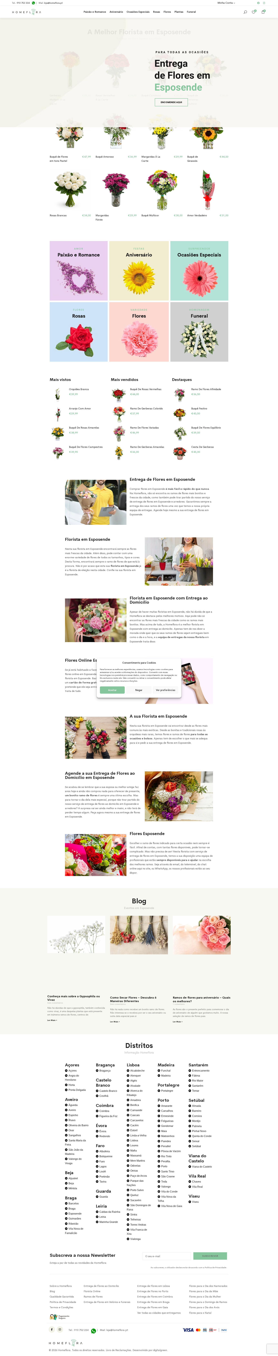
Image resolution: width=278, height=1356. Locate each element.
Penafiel (166, 1146)
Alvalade (135, 1085)
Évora (102, 1131)
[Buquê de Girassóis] (207, 131)
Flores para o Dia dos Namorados (208, 1286)
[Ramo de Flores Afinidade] (180, 395)
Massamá (135, 1155)
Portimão (104, 1176)
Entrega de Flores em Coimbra (155, 1296)
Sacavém (135, 1200)
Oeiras (134, 1170)
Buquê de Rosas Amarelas (84, 427)
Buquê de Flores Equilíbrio (206, 427)
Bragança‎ (105, 1070)
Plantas (178, 12)
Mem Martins (137, 1160)
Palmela (197, 1126)
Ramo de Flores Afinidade (206, 389)
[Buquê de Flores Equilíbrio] (180, 434)
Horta (72, 1085)
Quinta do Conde (202, 1136)
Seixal (195, 1141)
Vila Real (197, 1186)
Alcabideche (137, 1070)
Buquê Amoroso (105, 156)
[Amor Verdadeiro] (207, 189)
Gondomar (167, 1126)
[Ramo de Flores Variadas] (119, 434)
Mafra (133, 1150)
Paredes (166, 1141)
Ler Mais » (52, 1020)
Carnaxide (136, 1110)
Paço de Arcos (138, 1175)
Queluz (134, 1195)
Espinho (73, 1115)
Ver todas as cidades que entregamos (159, 1313)
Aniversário (116, 12)
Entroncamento (200, 1070)
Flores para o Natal (200, 1313)
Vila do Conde (169, 1191)
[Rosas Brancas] (70, 189)
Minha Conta (225, 3)
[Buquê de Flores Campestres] (58, 453)
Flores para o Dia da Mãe (203, 1291)
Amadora (135, 1100)
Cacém (134, 1125)
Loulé (102, 1171)
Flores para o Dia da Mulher (205, 1296)
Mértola (73, 1188)
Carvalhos (167, 1110)
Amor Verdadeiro (197, 215)
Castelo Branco (108, 1091)
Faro (102, 1161)
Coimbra (104, 1111)
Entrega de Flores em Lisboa (153, 1286)
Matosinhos (167, 1136)
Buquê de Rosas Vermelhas (145, 389)
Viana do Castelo (202, 1166)
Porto (164, 1166)
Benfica (134, 1105)
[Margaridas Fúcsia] (116, 189)
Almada (196, 1106)
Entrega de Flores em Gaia (152, 1307)
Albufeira (104, 1151)
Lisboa (134, 1140)
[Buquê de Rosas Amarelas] (58, 434)
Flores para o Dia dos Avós (204, 1307)
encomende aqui (171, 102)
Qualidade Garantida (62, 1296)
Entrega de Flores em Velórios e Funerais (107, 1302)
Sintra (133, 1214)
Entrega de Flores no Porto (152, 1291)
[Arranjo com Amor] (58, 414)
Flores (167, 12)
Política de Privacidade (63, 1302)
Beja (71, 1183)
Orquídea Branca (79, 389)
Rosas (156, 12)
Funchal (166, 1070)
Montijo (196, 1121)
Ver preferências (165, 689)
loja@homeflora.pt (53, 2)
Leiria (102, 1216)
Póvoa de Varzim (171, 1151)
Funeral (191, 12)
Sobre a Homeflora (61, 1286)
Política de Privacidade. (216, 1267)
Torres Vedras (138, 1224)
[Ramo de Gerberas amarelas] (119, 453)
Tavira (102, 1181)
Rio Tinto (166, 1156)
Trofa (164, 1181)
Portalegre (167, 1090)
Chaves (196, 1181)
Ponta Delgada (77, 1090)
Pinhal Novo (199, 1131)
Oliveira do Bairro (78, 1125)
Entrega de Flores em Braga (153, 1302)
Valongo (166, 1186)
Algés (133, 1080)
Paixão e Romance (94, 12)
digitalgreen (160, 1350)
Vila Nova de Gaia (171, 1206)
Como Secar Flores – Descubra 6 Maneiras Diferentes (133, 999)
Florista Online (92, 1291)
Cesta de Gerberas (202, 447)
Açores (73, 1070)
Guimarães (75, 1218)
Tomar (195, 1090)
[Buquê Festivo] (180, 414)
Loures (134, 1145)
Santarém (197, 1085)
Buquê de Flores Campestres (86, 447)
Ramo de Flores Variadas (144, 427)
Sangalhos (75, 1135)
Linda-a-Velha (138, 1135)
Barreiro (196, 1110)
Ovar (71, 1130)
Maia (164, 1131)
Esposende (75, 1213)
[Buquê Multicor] (161, 189)
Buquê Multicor (150, 215)
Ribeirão (73, 1223)
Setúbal (196, 1146)
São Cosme (168, 1176)
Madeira (166, 1075)
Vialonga (135, 1239)
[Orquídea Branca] (58, 395)
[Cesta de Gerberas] (180, 453)
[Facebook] (258, 2)
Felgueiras (167, 1121)
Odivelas (135, 1165)
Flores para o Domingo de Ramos (208, 1302)
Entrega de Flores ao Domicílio (101, 1286)
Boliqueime (105, 1156)
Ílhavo (72, 1120)
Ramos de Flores (93, 1296)
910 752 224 (23, 2)
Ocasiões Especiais (138, 12)
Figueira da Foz (108, 1116)
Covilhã (103, 1096)
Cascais (135, 1115)
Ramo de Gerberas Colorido (146, 408)
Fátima (196, 1075)
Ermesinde (167, 1116)
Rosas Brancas (58, 215)
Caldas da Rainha (109, 1211)
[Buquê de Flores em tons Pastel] (70, 131)
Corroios (197, 1116)
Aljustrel (73, 1178)
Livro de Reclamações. (119, 1350)
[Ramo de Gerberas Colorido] (119, 414)
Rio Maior (197, 1080)
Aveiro (72, 1110)
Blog (52, 1291)
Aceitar (112, 689)
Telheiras (135, 1219)
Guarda (103, 1196)
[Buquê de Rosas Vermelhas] (119, 395)
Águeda (73, 1105)
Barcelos (74, 1203)
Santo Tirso (167, 1171)
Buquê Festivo (199, 408)
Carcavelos (136, 1120)
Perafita (165, 1161)
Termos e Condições (61, 1307)
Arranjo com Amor (80, 408)
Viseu (195, 1202)
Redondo (104, 1136)
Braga (72, 1208)
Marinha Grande (108, 1222)
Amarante (166, 1106)
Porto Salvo (137, 1190)
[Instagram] (264, 2)
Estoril (134, 1130)
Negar (138, 689)
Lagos (103, 1166)
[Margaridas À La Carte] (161, 131)
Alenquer (135, 1075)
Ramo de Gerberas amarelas (147, 447)
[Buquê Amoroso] (116, 131)
